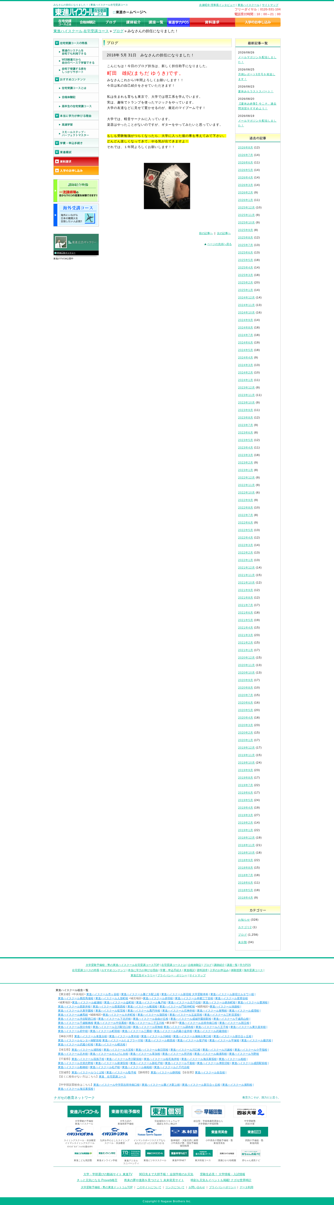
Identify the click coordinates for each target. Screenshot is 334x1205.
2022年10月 (246, 492)
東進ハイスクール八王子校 (212, 1027)
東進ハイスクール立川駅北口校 (112, 1027)
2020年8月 (245, 687)
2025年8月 (245, 237)
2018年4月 (245, 897)
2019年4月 (245, 807)
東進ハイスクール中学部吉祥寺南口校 (116, 1084)
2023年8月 (245, 417)
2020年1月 (245, 740)
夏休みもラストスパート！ (256, 91)
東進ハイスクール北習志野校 (75, 1063)
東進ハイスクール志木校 (73, 1053)
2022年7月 (245, 515)
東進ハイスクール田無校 (148, 1027)
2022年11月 (246, 485)
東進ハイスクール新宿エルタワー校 (232, 994)
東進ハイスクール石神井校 (178, 1010)
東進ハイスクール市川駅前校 (124, 1059)
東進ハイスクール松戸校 (105, 1067)
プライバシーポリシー (222, 1187)
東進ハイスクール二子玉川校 (146, 1023)
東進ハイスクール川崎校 (156, 1036)
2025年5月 (245, 260)
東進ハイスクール (248, 5)
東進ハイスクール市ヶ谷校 (102, 994)
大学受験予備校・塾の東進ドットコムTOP (107, 1187)
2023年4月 (245, 447)
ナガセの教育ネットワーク (74, 1098)
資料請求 (202, 970)
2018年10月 (246, 852)
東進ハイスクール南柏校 (137, 1067)
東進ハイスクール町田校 (105, 1031)
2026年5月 (245, 170)
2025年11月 (246, 215)
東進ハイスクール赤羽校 (158, 998)
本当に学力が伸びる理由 (143, 970)
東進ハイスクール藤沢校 (256, 1040)
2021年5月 (245, 620)
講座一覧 (232, 965)
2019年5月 (245, 800)
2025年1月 (245, 290)
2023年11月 (246, 395)
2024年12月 (246, 297)
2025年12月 (246, 207)
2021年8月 (245, 597)
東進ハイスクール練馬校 (73, 1014)
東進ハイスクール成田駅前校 (249, 1063)
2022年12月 (246, 477)
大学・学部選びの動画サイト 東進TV (107, 1174)
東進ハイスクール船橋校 (73, 1067)
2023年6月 (245, 432)
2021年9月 (245, 590)
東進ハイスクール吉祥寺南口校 (198, 1023)
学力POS (245, 965)
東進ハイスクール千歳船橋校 (75, 1023)
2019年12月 (246, 747)
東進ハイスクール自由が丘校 (150, 1018)
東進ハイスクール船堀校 (142, 1006)
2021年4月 (245, 627)
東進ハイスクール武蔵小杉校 (75, 1044)
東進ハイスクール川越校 (217, 1049)
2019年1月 (245, 830)
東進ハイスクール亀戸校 (151, 1002)
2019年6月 (245, 792)
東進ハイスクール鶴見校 (160, 1040)
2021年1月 (245, 650)
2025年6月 (245, 252)
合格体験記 (195, 965)
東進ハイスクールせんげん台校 (109, 1053)
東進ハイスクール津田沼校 (213, 1063)
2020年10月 (246, 672)
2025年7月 (245, 245)
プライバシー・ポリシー (172, 975)
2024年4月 (245, 357)
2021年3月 (245, 635)
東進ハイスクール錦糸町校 (219, 1002)
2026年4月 (245, 177)
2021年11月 (246, 575)
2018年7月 (245, 875)
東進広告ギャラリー (66, 253)
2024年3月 (245, 365)
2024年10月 (246, 312)
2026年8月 (245, 147)
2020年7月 (245, 695)
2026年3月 (245, 185)
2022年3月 (245, 545)
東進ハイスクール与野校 (244, 1053)
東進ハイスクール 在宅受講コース (81, 31)
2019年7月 (245, 785)
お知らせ (244, 919)
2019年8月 (245, 777)
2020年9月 (245, 680)
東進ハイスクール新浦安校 (111, 1063)
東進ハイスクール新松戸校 (146, 1063)
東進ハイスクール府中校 (73, 1031)
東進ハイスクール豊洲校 (253, 1002)
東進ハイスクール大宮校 (119, 1049)
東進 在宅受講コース (112, 1076)
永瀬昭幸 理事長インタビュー (217, 5)
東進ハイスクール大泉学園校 (75, 1010)
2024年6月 (245, 342)
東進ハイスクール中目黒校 (110, 1023)
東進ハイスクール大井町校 (119, 1014)
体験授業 (236, 970)
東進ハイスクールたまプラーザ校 (122, 1040)
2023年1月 (245, 470)
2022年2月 (245, 552)
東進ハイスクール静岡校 (166, 1072)
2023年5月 (245, 440)
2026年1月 (245, 200)
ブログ (118, 31)
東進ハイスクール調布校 (179, 1027)
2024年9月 (245, 320)
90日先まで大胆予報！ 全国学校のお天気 (166, 1174)
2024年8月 (245, 327)
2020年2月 (245, 732)
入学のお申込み (219, 970)
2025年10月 (246, 222)
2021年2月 (245, 642)
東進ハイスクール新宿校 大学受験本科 (184, 994)
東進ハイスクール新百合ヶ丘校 (232, 1036)
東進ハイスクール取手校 (121, 1072)
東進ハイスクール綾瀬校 (87, 1002)
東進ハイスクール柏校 (232, 1059)
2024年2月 (245, 372)
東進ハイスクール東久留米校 (248, 1027)
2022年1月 (245, 560)
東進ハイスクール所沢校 (177, 1053)
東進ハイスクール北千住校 (184, 1002)
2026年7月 (245, 155)
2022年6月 (245, 522)
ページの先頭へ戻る (219, 244)
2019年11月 (246, 755)
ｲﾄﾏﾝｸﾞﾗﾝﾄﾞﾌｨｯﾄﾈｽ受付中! (80, 1146)
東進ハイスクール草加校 (145, 1053)
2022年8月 (245, 507)
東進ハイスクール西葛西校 (109, 1006)
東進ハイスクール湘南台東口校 (192, 1036)
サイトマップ (270, 5)
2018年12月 (246, 837)
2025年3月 (245, 275)
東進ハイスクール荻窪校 (110, 1010)
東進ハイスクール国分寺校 (74, 1027)
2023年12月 (246, 387)
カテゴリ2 (245, 927)
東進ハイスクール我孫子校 (88, 1059)
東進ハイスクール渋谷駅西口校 (77, 1018)
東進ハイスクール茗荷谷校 (231, 998)
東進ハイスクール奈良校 (210, 1072)
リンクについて (174, 1187)
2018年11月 (246, 845)
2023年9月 (245, 410)
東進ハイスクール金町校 (119, 1002)
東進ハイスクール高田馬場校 (75, 998)
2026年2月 (245, 192)
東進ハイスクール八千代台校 (171, 1067)
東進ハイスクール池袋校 (225, 1006)
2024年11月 (246, 305)
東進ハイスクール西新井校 (74, 1006)
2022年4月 (245, 537)
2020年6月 (245, 702)
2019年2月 (245, 822)
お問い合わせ (197, 1187)
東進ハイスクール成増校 (244, 1010)
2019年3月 (245, 815)
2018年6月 (245, 882)
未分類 (242, 942)
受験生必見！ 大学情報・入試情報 (222, 1174)
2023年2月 (245, 462)
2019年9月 (245, 770)
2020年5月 (245, 710)
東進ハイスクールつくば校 (88, 1072)
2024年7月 (245, 335)
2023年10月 (246, 402)
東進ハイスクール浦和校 (87, 1049)
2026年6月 (245, 162)
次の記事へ (224, 233)
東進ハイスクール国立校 (234, 1023)
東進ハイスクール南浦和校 (210, 1053)
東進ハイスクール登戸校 (192, 1040)
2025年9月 (245, 230)
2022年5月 (245, 530)
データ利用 (246, 1187)
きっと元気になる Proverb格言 (97, 1180)
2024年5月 (245, 350)
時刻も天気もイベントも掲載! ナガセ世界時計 (221, 1180)
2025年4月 (245, 267)
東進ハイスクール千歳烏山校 (231, 1018)
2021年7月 (245, 605)
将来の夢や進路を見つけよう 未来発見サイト (154, 1180)
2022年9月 (245, 500)
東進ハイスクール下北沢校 (114, 1018)
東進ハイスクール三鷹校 (137, 1031)
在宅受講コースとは (173, 965)
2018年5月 (245, 890)
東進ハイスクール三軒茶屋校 (222, 1014)
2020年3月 (245, 725)
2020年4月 (245, 717)
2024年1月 (245, 380)
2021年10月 (246, 582)
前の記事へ (206, 233)
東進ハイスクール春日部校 (152, 1049)
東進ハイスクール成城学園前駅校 (190, 1018)
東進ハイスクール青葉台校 (90, 1036)
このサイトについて (149, 1187)
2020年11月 (246, 665)
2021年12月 (246, 567)
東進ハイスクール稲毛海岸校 (161, 1059)
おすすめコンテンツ (113, 970)
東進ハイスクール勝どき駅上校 (140, 994)
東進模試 (189, 970)
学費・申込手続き (171, 970)
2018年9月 (245, 860)
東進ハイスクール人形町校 (111, 998)
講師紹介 (219, 965)
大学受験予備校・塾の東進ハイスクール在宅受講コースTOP (122, 965)
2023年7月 (245, 425)
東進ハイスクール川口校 (185, 1049)
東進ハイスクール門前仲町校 (177, 1006)
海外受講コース (253, 970)
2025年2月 (245, 282)
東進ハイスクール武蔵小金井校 (173, 1031)
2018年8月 (245, 867)
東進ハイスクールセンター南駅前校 (80, 1040)
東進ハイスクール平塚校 (224, 1040)
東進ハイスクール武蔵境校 (210, 1031)
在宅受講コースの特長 (85, 970)
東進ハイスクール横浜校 (110, 1044)
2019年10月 (246, 762)
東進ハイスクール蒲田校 (152, 1014)
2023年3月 (245, 455)
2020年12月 (246, 657)
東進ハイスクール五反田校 (185, 1014)
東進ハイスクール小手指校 (250, 1049)
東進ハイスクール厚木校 (124, 1036)
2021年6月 (245, 612)
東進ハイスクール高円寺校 (143, 1010)
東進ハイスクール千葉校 (180, 1063)
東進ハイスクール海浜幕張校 (199, 1059)
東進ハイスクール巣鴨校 (212, 1010)
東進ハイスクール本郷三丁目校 (194, 998)
